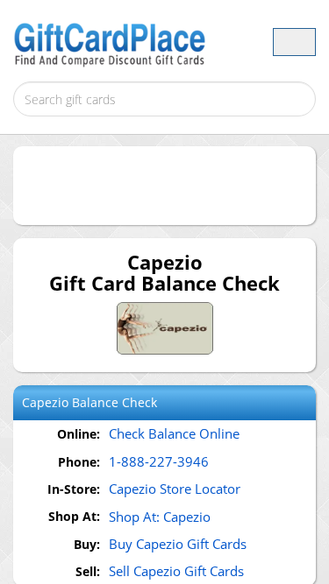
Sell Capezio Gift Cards (176, 571)
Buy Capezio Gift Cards (178, 543)
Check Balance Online (174, 433)
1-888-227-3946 (159, 461)
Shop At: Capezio (160, 516)
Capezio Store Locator (174, 488)
